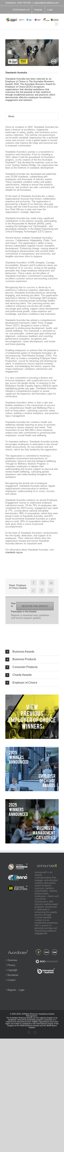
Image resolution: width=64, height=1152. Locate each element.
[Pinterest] (42, 590)
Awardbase (43, 1014)
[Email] (50, 590)
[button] (32, 652)
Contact (11, 980)
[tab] (32, 116)
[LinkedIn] (51, 583)
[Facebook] (34, 583)
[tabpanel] (32, 341)
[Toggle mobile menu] (57, 24)
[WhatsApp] (33, 590)
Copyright (12, 970)
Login (21, 990)
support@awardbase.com (46, 3)
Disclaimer (12, 975)
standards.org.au (14, 552)
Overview (12, 960)
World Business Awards (29, 1026)
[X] (42, 583)
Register (11, 990)
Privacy (11, 965)
